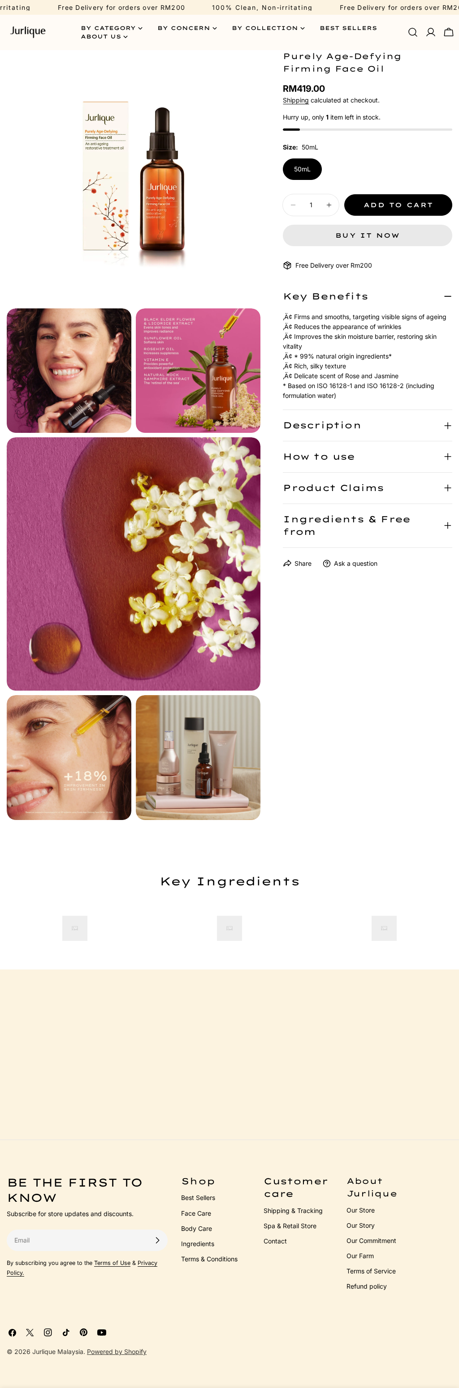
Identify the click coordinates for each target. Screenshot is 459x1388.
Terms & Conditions (209, 1259)
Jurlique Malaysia (57, 1351)
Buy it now (367, 235)
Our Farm (360, 1256)
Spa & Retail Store (290, 1226)
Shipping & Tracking (293, 1210)
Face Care (196, 1213)
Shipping (296, 100)
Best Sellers (198, 1197)
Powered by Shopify (117, 1351)
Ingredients (197, 1243)
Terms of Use (112, 1263)
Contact (275, 1241)
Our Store (360, 1210)
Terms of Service (371, 1271)
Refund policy (366, 1286)
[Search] (413, 32)
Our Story (360, 1225)
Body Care (196, 1228)
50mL (302, 169)
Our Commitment (371, 1240)
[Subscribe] (157, 1240)
